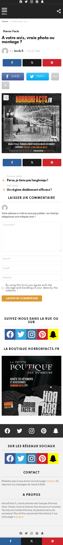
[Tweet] (31, 541)
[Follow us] (58, 11)
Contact (50, 481)
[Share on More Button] (55, 76)
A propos (18, 516)
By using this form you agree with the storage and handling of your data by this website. (32, 288)
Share (6, 97)
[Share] (10, 541)
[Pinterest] (52, 541)
